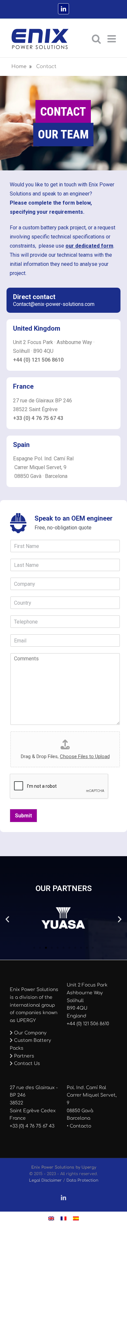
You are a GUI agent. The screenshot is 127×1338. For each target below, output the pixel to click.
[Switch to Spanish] (76, 1218)
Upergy (88, 1167)
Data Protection (82, 1180)
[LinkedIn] (63, 8)
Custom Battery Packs (30, 1044)
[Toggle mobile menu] (112, 39)
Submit (23, 816)
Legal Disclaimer (45, 1180)
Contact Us (26, 1063)
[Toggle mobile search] (96, 39)
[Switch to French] (63, 1218)
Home (18, 66)
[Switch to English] (51, 1218)
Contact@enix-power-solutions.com (53, 304)
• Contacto (79, 1126)
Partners (23, 1056)
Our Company (30, 1032)
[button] (7, 919)
